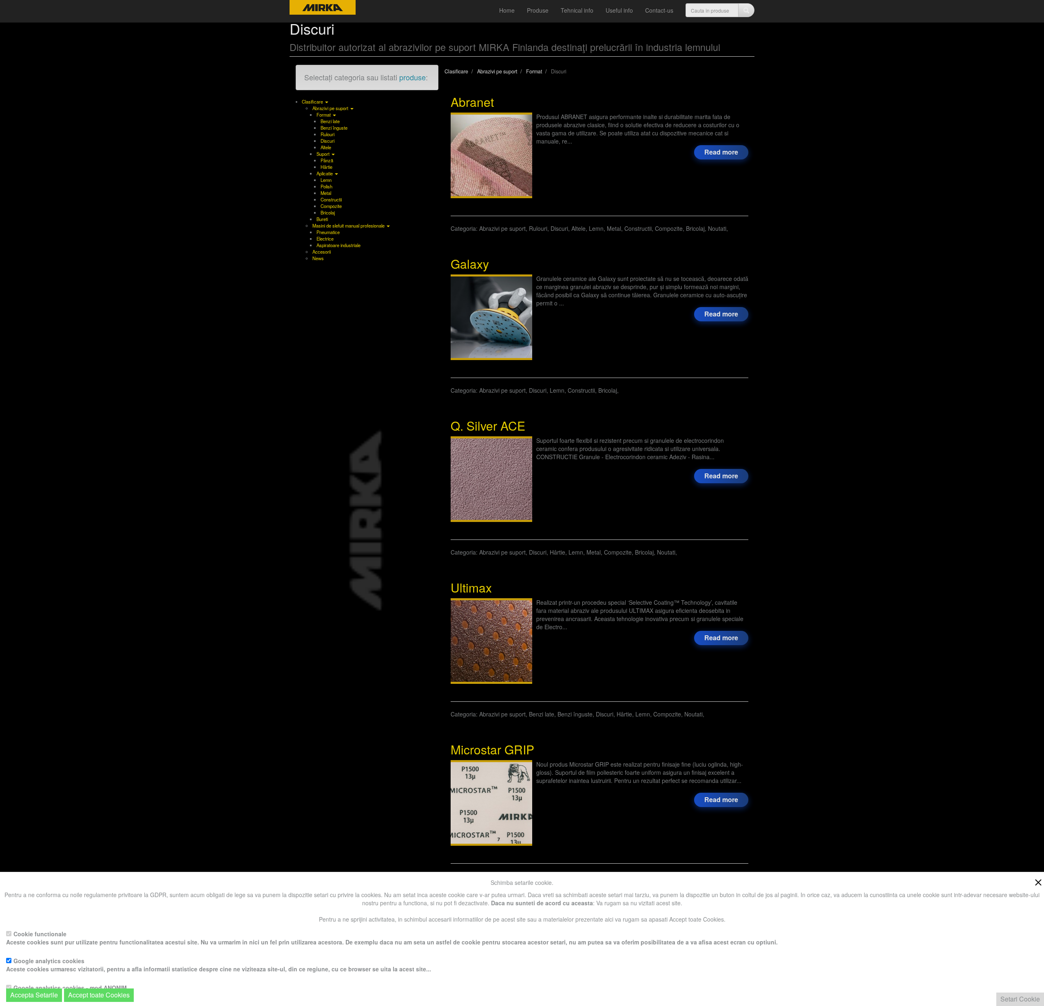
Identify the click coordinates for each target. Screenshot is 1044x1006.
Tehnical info (577, 10)
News (318, 258)
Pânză (327, 160)
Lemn (326, 180)
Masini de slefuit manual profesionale (349, 225)
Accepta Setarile (34, 994)
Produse (538, 10)
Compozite (331, 206)
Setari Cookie (1020, 999)
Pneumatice (328, 232)
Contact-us (659, 10)
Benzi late (330, 121)
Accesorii (321, 251)
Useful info (619, 10)
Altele (326, 147)
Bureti (322, 219)
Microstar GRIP (492, 749)
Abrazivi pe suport (330, 108)
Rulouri (327, 134)
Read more (721, 152)
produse (412, 77)
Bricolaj (328, 212)
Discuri (327, 140)
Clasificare (313, 101)
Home (507, 10)
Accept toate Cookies (99, 994)
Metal (326, 193)
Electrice (325, 238)
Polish (326, 186)
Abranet (472, 102)
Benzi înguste (334, 127)
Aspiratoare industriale (338, 245)
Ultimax (471, 587)
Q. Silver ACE (488, 425)
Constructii (331, 199)
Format (324, 114)
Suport (323, 153)
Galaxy (470, 263)
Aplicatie (325, 173)
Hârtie (326, 167)
